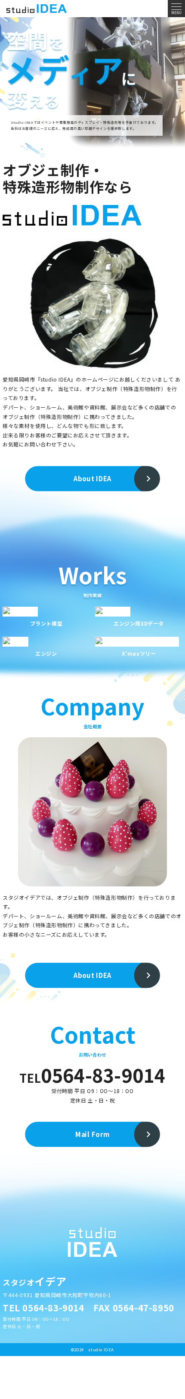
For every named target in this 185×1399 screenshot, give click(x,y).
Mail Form (92, 1134)
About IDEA (93, 478)
